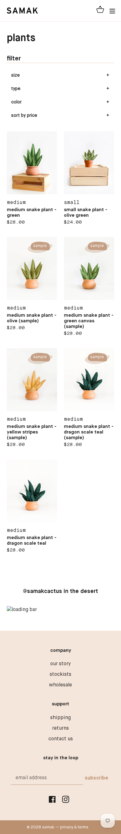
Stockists (60, 674)
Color (16, 102)
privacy (66, 827)
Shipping (60, 717)
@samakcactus (42, 591)
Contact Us (60, 739)
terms (83, 827)
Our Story (60, 663)
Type (15, 89)
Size (15, 75)
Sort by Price (24, 115)
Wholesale (60, 685)
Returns (60, 728)
